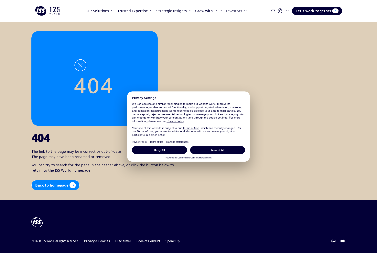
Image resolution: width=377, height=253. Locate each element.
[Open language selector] (284, 11)
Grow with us (206, 10)
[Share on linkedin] (333, 241)
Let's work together (313, 10)
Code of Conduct (148, 241)
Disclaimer (123, 241)
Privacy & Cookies (97, 241)
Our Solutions (97, 10)
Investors (234, 10)
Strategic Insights (171, 10)
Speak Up (173, 241)
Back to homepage (52, 185)
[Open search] (273, 10)
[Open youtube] (342, 241)
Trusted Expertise (132, 10)
